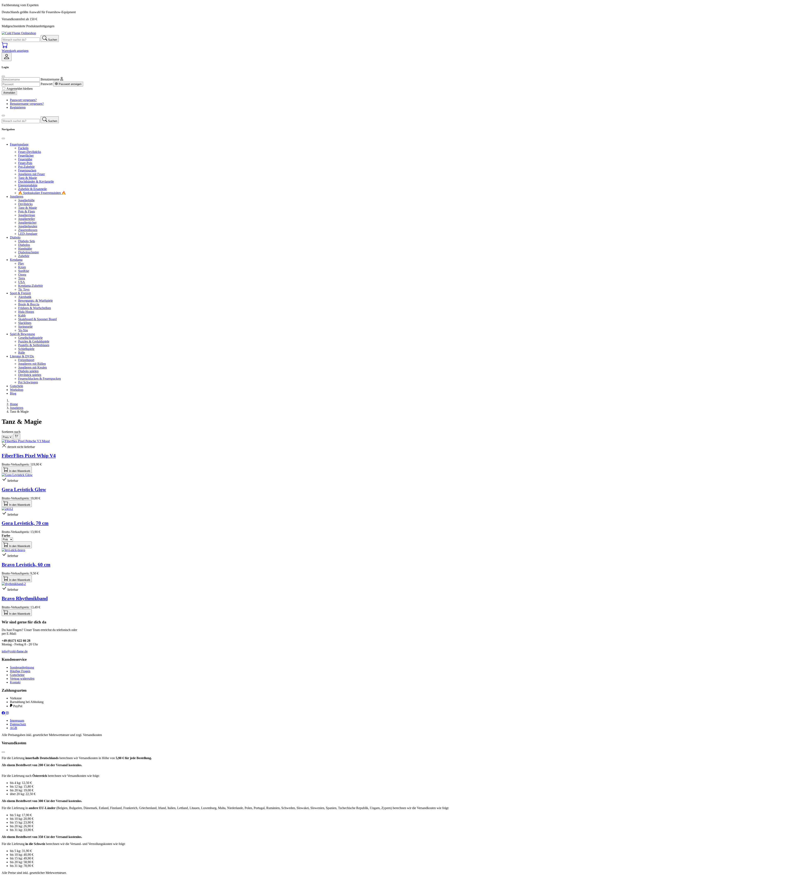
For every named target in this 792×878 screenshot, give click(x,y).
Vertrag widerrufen (22, 678)
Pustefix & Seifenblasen (33, 345)
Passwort (46, 84)
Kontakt (15, 682)
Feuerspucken (27, 170)
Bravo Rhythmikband (25, 598)
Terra (21, 278)
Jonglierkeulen (27, 226)
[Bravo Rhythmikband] (14, 584)
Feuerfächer (26, 155)
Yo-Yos (23, 330)
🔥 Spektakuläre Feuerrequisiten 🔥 (42, 193)
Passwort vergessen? (23, 100)
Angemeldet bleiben (19, 88)
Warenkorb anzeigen (15, 50)
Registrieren (18, 107)
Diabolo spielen (28, 371)
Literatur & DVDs (22, 356)
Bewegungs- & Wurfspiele (35, 300)
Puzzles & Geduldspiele (33, 341)
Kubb (22, 315)
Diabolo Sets (26, 241)
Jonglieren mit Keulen (32, 367)
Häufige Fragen (20, 671)
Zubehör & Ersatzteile (32, 189)
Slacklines (24, 323)
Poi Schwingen (28, 382)
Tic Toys (23, 289)
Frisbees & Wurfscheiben (34, 308)
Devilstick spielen (29, 375)
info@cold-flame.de (15, 651)
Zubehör (23, 256)
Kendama (16, 259)
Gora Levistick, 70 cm (25, 523)
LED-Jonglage (27, 233)
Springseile (25, 326)
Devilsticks (25, 204)
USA (21, 282)
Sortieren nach (11, 432)
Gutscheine (17, 675)
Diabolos (24, 245)
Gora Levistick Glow (24, 489)
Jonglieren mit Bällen (32, 363)
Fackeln (23, 148)
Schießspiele (26, 349)
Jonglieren (16, 196)
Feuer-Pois (25, 163)
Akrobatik (24, 297)
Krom (22, 267)
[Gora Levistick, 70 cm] (7, 508)
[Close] (3, 76)
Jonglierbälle (26, 200)
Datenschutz (18, 724)
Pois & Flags (26, 211)
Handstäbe (25, 248)
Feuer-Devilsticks (29, 152)
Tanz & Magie (27, 178)
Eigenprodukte (27, 185)
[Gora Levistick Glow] (17, 475)
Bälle (21, 352)
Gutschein (16, 386)
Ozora (22, 274)
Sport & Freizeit (20, 293)
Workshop (16, 389)
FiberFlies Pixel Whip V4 (29, 455)
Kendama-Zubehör (30, 285)
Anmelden (9, 92)
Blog (13, 393)
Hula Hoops (26, 311)
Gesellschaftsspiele (30, 337)
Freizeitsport (26, 360)
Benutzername (50, 79)
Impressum (17, 720)
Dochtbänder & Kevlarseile (36, 181)
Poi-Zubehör (26, 166)
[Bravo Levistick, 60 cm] (13, 550)
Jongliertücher (27, 222)
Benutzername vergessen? (27, 103)
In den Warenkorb (19, 471)
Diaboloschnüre (28, 252)
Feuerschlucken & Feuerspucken (39, 378)
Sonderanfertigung (22, 667)
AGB (13, 728)
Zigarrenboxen (27, 230)
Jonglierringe (26, 215)
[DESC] (16, 436)
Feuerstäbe (25, 159)
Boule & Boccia (28, 304)
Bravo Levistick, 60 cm (26, 564)
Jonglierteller (26, 219)
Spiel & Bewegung (22, 334)
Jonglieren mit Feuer (31, 174)
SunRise (23, 271)
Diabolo (15, 237)
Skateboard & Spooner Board (37, 319)
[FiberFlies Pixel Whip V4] (26, 441)
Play (21, 263)
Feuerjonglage (19, 144)
